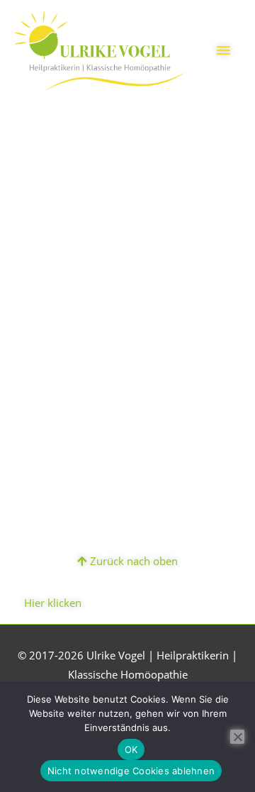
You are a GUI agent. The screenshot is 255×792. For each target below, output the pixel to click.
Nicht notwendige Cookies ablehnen (131, 770)
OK (131, 749)
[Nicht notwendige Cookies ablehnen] (237, 737)
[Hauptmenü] (223, 50)
